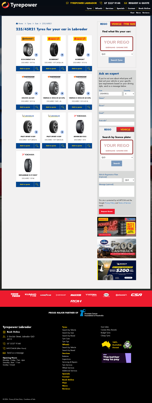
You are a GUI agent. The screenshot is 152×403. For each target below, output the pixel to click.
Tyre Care (66, 338)
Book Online (144, 8)
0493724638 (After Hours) (16, 348)
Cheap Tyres (105, 335)
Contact (131, 8)
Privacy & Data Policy (16, 399)
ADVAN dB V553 (80, 137)
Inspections (66, 359)
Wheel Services (68, 368)
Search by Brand (68, 336)
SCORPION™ (54, 59)
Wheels (98, 8)
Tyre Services (67, 365)
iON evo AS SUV (28, 98)
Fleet (132, 13)
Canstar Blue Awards (109, 330)
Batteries (65, 356)
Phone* (101, 105)
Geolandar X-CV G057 (28, 175)
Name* (102, 98)
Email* (101, 113)
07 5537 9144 (112, 3)
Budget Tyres (105, 333)
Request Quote (106, 211)
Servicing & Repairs (69, 362)
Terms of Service (125, 203)
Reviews (146, 13)
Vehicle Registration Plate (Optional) (108, 175)
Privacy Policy (110, 203)
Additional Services (69, 371)
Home (20, 23)
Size (100, 90)
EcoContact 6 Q (28, 59)
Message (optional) (106, 184)
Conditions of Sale (29, 399)
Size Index (105, 327)
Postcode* (103, 120)
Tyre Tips (65, 341)
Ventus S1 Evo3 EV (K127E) (54, 98)
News (138, 13)
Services (109, 8)
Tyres (89, 8)
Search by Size (68, 333)
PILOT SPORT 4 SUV (28, 137)
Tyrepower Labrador (83, 3)
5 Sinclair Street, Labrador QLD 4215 (20, 337)
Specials (120, 8)
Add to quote (25, 69)
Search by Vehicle (69, 330)
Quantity (127, 90)
